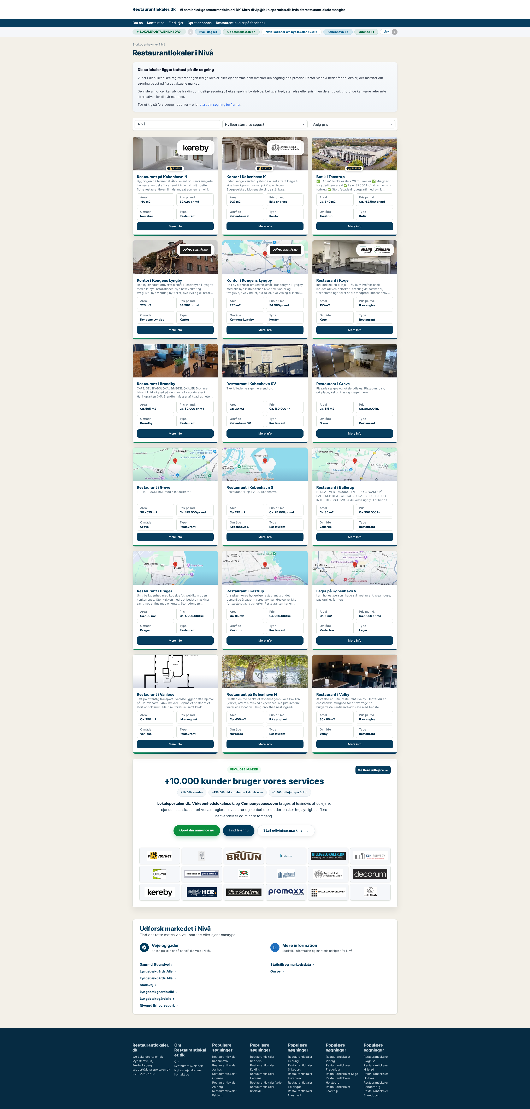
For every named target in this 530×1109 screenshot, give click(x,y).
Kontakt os (156, 23)
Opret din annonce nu (196, 830)
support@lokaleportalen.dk (151, 1069)
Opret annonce (200, 23)
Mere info (175, 226)
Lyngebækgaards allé (157, 992)
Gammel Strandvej (155, 964)
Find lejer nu (239, 830)
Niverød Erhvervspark (157, 1005)
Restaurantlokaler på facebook (241, 23)
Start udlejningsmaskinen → (286, 830)
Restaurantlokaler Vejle (266, 1082)
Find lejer (176, 23)
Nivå (162, 44)
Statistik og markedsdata (290, 964)
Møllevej (146, 985)
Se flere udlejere (373, 770)
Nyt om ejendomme (187, 1070)
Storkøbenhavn (143, 44)
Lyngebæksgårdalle (155, 998)
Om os (137, 23)
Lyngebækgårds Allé (156, 978)
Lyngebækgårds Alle (156, 971)
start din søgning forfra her (220, 105)
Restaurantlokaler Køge (342, 1073)
